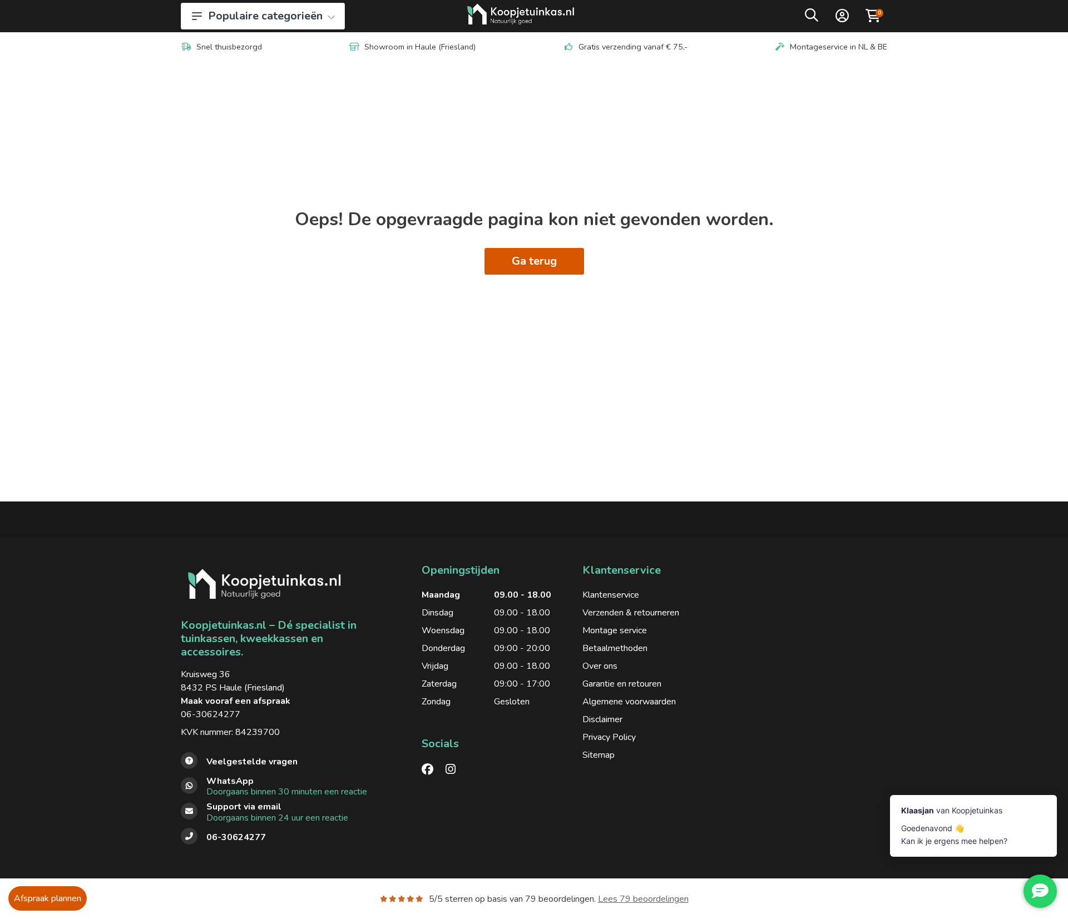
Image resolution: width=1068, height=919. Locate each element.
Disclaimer (602, 719)
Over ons (599, 666)
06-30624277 (210, 714)
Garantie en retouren (621, 684)
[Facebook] (432, 769)
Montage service (614, 630)
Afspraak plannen (47, 898)
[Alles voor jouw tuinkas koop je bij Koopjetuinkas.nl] (521, 16)
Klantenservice (610, 595)
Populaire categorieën (265, 15)
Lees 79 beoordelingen (643, 899)
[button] (811, 18)
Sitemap (598, 755)
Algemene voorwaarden (629, 702)
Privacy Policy (609, 737)
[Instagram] (455, 769)
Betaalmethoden (614, 648)
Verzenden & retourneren (630, 613)
